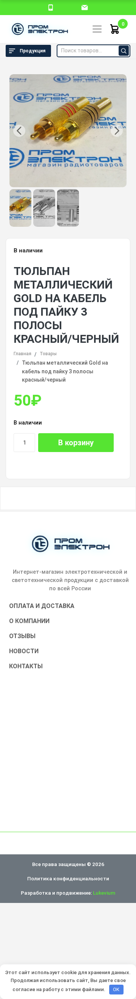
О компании (29, 621)
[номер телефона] (50, 7)
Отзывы (22, 636)
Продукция (32, 50)
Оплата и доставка (41, 605)
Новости (24, 651)
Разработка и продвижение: (68, 893)
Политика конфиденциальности (68, 878)
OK (116, 989)
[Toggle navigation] (97, 29)
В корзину (76, 442)
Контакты (26, 666)
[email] (84, 7)
